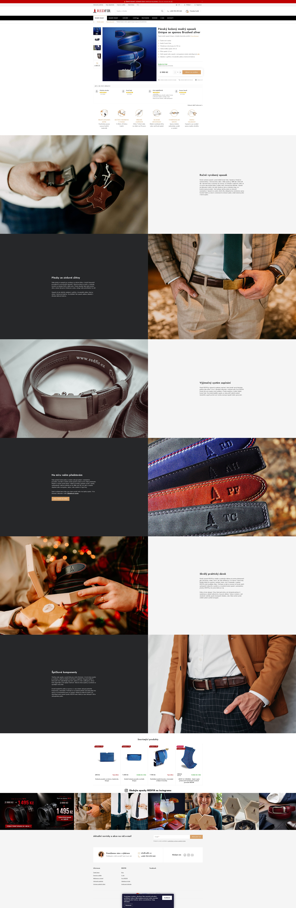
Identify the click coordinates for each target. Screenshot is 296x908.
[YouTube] (192, 855)
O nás (122, 875)
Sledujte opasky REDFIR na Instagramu (150, 790)
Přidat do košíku (191, 72)
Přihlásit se (196, 837)
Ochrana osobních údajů (99, 884)
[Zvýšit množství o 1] (180, 72)
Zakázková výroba (125, 881)
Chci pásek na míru (61, 499)
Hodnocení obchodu (126, 884)
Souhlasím (167, 898)
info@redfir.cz (146, 853)
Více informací (194, 36)
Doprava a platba (121, 5)
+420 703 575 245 (175, 11)
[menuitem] (100, 18)
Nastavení (128, 905)
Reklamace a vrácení (98, 878)
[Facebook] (185, 855)
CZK (179, 5)
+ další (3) (97, 65)
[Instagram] (188, 855)
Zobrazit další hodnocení (195, 105)
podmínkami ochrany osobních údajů (177, 841)
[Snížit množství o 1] (175, 72)
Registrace (198, 5)
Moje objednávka (110, 5)
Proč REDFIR (124, 878)
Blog (122, 872)
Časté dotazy (131, 5)
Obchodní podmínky (98, 5)
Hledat (162, 11)
